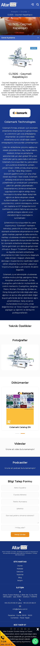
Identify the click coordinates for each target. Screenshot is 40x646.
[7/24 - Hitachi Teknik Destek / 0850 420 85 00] (8, 638)
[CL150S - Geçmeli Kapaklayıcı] (20, 57)
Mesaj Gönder (20, 534)
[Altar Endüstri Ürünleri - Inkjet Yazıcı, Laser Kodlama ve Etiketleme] (9, 4)
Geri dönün (19, 32)
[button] (17, 433)
